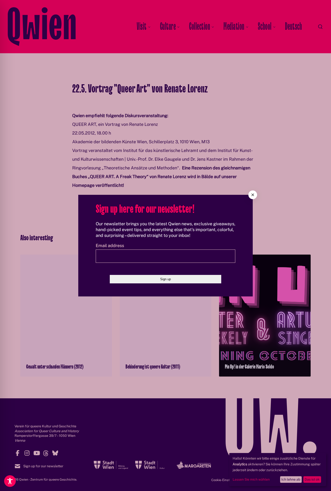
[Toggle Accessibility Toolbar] (10, 481)
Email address (110, 245)
